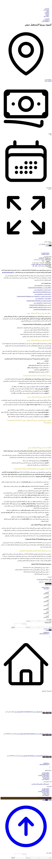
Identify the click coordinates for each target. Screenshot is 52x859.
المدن (47, 11)
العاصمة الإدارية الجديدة (43, 775)
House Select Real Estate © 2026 (44, 797)
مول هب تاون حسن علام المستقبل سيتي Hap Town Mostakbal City (36, 711)
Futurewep (46, 798)
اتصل (50, 713)
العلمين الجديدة (45, 776)
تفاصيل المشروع (45, 252)
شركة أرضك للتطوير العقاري (37, 264)
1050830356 (41, 258)
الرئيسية (47, 8)
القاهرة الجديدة (45, 772)
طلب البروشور (48, 583)
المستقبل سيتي (45, 21)
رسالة (44, 713)
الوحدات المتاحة (45, 254)
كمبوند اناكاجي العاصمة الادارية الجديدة (40, 784)
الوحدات (47, 13)
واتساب (47, 713)
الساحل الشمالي (45, 774)
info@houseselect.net (44, 633)
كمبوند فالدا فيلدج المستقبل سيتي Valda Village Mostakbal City (37, 733)
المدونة (47, 15)
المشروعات (46, 9)
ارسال (13, 627)
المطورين (46, 12)
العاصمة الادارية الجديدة (7, 272)
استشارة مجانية (45, 587)
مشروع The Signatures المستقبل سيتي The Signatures (39, 755)
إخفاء (42, 283)
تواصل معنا (46, 16)
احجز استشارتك (48, 622)
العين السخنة (46, 778)
